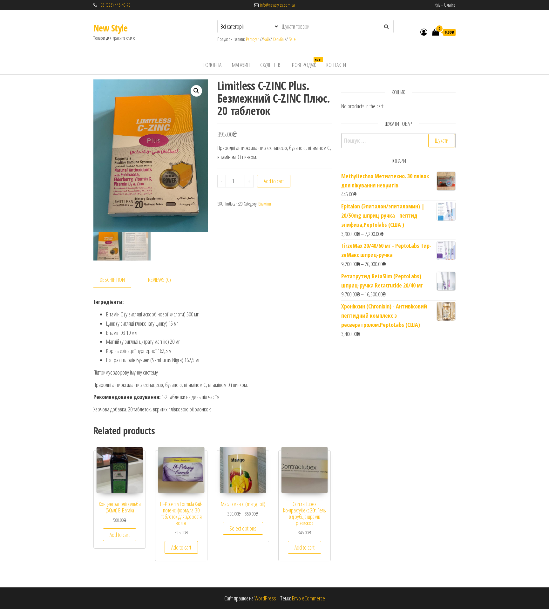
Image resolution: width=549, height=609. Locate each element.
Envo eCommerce (308, 598)
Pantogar (253, 39)
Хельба (278, 39)
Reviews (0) (159, 279)
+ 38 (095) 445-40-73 (114, 5)
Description (112, 279)
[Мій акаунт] (423, 32)
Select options (242, 528)
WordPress (265, 598)
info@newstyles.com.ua (277, 5)
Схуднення (270, 65)
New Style (110, 28)
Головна (212, 65)
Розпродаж (306, 63)
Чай (266, 39)
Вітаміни (264, 204)
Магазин (241, 65)
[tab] (117, 280)
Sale (292, 39)
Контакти (336, 65)
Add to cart (274, 181)
